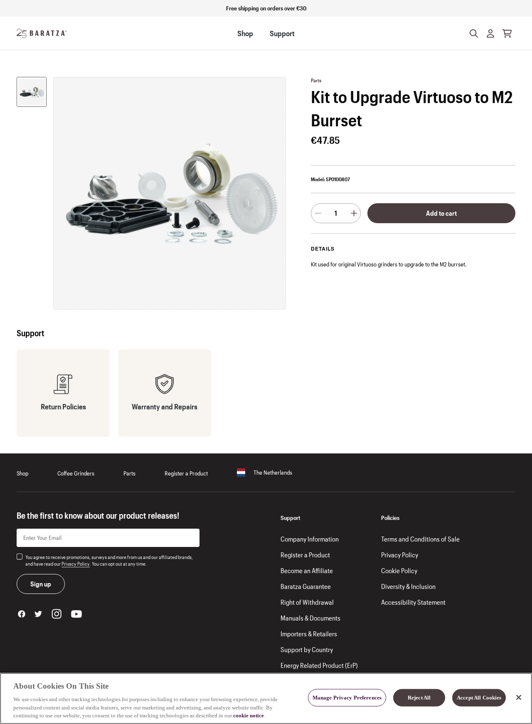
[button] (490, 33)
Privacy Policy (76, 563)
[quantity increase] (353, 213)
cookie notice (248, 715)
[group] (32, 92)
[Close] (519, 697)
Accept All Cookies (479, 697)
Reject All (419, 697)
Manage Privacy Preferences (347, 697)
